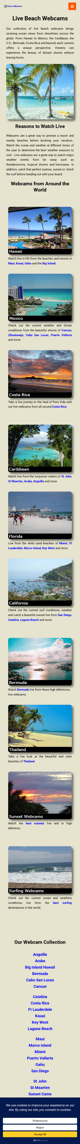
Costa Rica (59, 406)
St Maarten (15, 481)
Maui (11, 263)
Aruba (28, 481)
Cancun (66, 330)
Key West (48, 548)
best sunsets (35, 823)
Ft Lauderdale (40, 1009)
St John (66, 476)
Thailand (28, 761)
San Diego (64, 615)
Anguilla (38, 481)
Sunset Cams (40, 1094)
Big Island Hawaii (40, 967)
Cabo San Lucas (37, 335)
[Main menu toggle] (72, 6)
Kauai (19, 263)
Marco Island (32, 548)
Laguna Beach (29, 620)
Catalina (13, 620)
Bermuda (23, 689)
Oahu (28, 263)
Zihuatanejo (15, 335)
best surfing (62, 903)
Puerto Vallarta (61, 335)
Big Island (48, 263)
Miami (63, 543)
